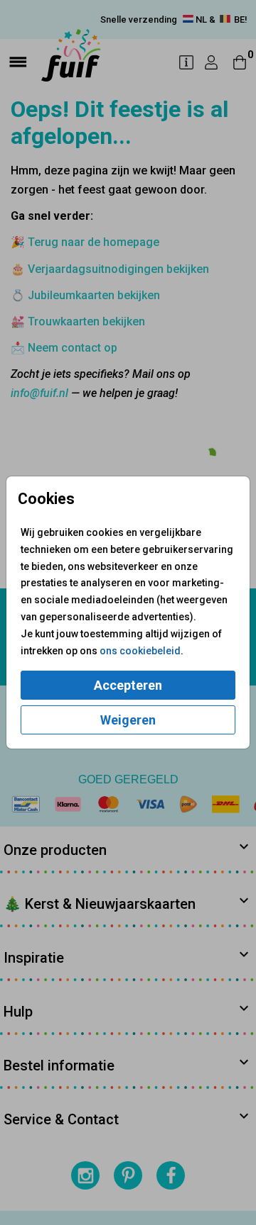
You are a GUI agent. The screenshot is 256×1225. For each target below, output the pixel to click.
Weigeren (128, 719)
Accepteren (128, 685)
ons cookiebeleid (140, 650)
